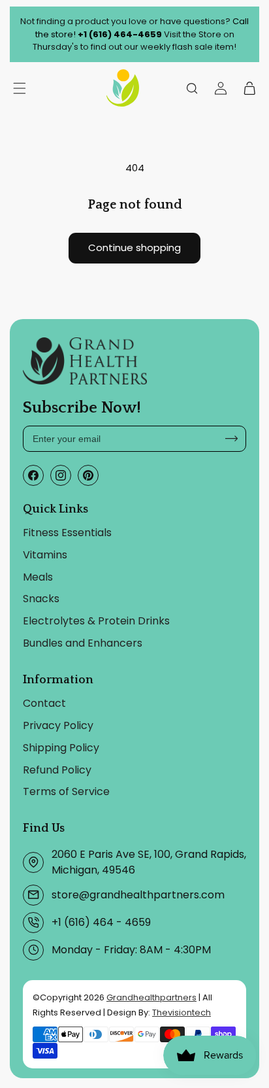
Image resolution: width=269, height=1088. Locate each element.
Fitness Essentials (67, 532)
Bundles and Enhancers (82, 643)
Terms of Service (66, 791)
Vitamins (45, 554)
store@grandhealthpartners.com (138, 894)
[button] (192, 88)
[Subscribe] (231, 438)
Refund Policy (57, 769)
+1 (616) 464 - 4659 (101, 922)
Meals (38, 577)
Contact (44, 703)
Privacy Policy (58, 725)
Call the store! (142, 28)
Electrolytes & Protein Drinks (96, 620)
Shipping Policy (61, 747)
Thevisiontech (181, 1012)
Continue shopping (134, 247)
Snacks (41, 598)
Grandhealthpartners (151, 997)
